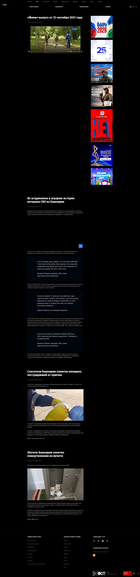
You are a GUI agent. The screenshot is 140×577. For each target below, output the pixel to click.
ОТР (65, 567)
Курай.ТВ (100, 1)
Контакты (30, 560)
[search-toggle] (133, 6)
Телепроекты (59, 6)
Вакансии (30, 557)
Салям (91, 1)
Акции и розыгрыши (33, 544)
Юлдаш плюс (65, 1)
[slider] (48, 51)
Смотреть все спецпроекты (100, 551)
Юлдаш (55, 1)
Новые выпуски (34, 6)
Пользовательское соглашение (36, 564)
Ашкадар (75, 1)
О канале (107, 6)
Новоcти (29, 1)
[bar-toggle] (136, 6)
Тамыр (83, 1)
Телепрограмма (84, 6)
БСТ (37, 1)
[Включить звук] (81, 246)
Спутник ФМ (46, 1)
